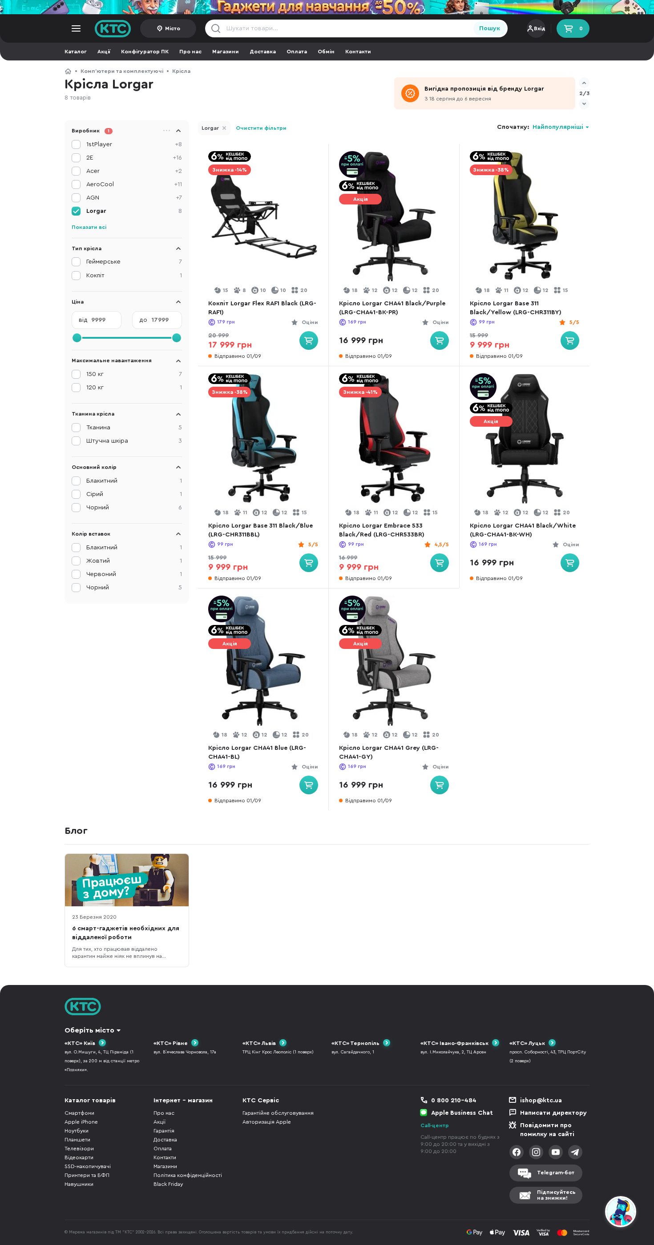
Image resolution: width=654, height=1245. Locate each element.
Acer (134, 171)
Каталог (76, 51)
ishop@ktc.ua (541, 1100)
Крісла (181, 71)
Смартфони (79, 1113)
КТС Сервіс (260, 1100)
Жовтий (134, 561)
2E (134, 158)
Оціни (310, 322)
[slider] (77, 338)
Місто (172, 28)
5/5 (574, 322)
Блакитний (134, 481)
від (83, 320)
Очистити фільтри (261, 128)
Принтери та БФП (87, 1175)
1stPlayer (134, 144)
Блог (76, 831)
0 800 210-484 (453, 1100)
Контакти (358, 51)
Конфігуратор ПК (145, 51)
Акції (103, 51)
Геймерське (134, 262)
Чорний (134, 507)
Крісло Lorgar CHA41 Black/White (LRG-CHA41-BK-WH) (523, 530)
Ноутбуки (77, 1130)
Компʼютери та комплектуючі (122, 71)
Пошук (489, 28)
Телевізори (79, 1148)
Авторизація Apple (266, 1122)
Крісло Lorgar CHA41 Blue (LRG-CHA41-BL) (257, 752)
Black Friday (168, 1184)
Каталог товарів (90, 1100)
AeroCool (134, 184)
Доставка (263, 51)
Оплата (297, 51)
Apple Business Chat (462, 1113)
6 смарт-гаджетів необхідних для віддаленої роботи (125, 933)
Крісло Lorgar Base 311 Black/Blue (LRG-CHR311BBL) (260, 530)
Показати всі (89, 227)
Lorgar (210, 128)
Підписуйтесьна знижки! (556, 1195)
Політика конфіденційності (187, 1175)
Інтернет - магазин (183, 1100)
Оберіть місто (89, 1030)
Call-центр (434, 1125)
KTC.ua (113, 28)
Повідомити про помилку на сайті (547, 1129)
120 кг (134, 387)
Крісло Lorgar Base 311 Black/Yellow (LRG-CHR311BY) (515, 308)
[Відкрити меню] (76, 28)
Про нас (190, 51)
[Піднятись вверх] (588, 1213)
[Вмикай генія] (327, 7)
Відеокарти (79, 1157)
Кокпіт (134, 275)
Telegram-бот (555, 1172)
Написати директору (553, 1113)
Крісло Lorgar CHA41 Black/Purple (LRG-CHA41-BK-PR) (392, 308)
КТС (68, 71)
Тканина (134, 427)
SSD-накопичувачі (88, 1166)
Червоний (134, 574)
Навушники (79, 1184)
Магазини (225, 51)
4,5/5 (442, 544)
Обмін (326, 51)
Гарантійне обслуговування (278, 1113)
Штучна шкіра (134, 441)
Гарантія (163, 1130)
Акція (360, 199)
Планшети (77, 1139)
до (143, 320)
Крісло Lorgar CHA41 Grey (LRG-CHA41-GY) (389, 752)
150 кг (134, 374)
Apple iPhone (81, 1122)
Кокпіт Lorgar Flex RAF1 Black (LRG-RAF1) (262, 308)
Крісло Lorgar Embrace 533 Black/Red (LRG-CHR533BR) (381, 530)
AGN (134, 198)
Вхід (539, 28)
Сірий (134, 494)
